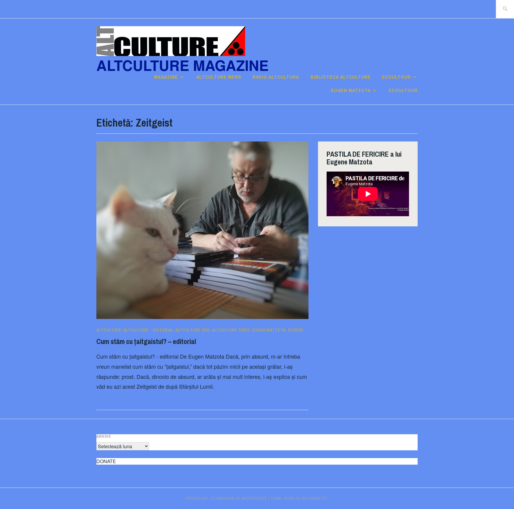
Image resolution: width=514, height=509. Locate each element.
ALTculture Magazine (182, 65)
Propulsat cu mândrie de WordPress (226, 498)
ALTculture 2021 (192, 330)
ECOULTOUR (396, 77)
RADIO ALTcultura (276, 77)
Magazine (166, 77)
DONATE (106, 461)
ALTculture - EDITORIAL (148, 330)
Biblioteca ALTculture (341, 77)
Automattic (315, 498)
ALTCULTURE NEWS (218, 77)
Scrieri (296, 330)
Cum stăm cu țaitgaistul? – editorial (146, 341)
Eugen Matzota (351, 90)
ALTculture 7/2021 (231, 330)
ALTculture (108, 330)
